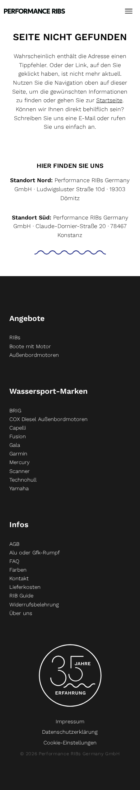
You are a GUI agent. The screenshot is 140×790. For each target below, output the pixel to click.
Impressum (70, 721)
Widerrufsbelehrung (34, 604)
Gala (14, 445)
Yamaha (19, 488)
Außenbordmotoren (34, 355)
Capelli (17, 428)
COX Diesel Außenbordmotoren (48, 419)
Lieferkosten (25, 587)
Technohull (23, 480)
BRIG (15, 410)
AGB (14, 544)
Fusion (17, 436)
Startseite (109, 100)
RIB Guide (21, 595)
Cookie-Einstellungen (70, 742)
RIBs (14, 337)
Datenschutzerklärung (70, 732)
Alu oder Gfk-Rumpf (34, 552)
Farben (18, 570)
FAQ (14, 561)
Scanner (19, 471)
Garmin (18, 453)
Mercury (19, 462)
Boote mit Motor (30, 346)
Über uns (20, 613)
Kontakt (19, 578)
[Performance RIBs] (34, 8)
